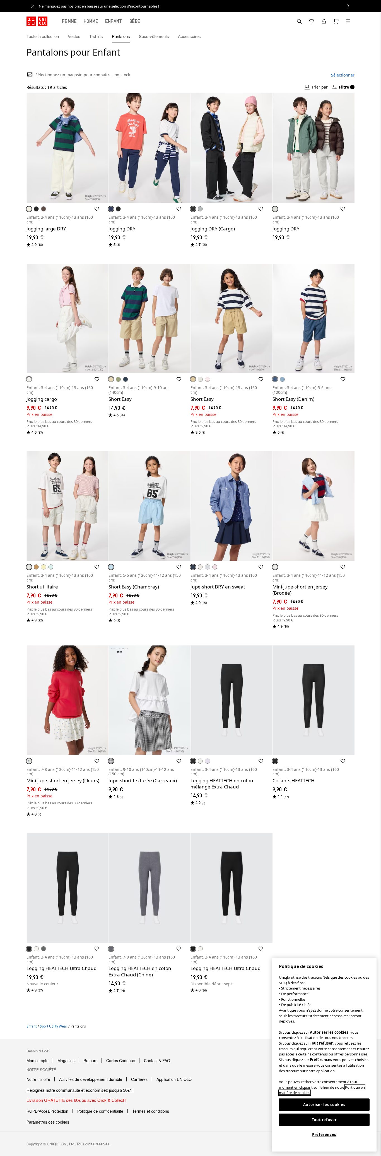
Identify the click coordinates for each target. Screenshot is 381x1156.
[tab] (69, 21)
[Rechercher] (348, 21)
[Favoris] (311, 21)
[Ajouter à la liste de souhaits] (97, 209)
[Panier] (336, 21)
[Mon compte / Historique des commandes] (324, 21)
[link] (197, 6)
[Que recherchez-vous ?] (299, 21)
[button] (348, 36)
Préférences (324, 1134)
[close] (32, 6)
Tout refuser (324, 1119)
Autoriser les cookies (324, 1104)
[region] (324, 1055)
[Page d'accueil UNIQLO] (36, 21)
